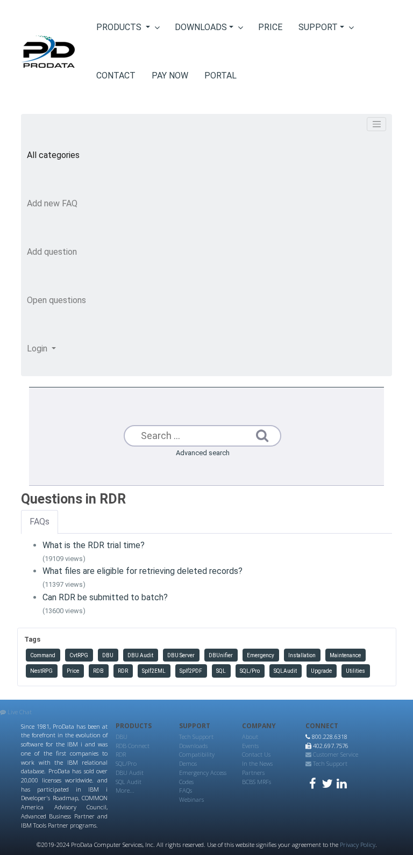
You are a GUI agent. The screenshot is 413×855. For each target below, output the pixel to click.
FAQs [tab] (39, 521)
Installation (302, 655)
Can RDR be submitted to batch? (105, 597)
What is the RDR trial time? (93, 545)
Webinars (191, 799)
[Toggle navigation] (376, 124)
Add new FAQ (52, 203)
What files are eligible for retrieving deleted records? (142, 571)
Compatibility (197, 754)
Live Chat (19, 712)
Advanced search (203, 453)
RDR (123, 671)
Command (42, 655)
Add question (52, 252)
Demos (188, 763)
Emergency (260, 655)
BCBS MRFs (256, 782)
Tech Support (196, 736)
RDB (98, 671)
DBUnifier (221, 655)
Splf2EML (154, 671)
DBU (107, 655)
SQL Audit (128, 782)
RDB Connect (132, 746)
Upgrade (321, 671)
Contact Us (256, 754)
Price (73, 671)
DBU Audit (140, 655)
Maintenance (345, 655)
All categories (53, 155)
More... (125, 790)
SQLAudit (285, 671)
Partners (253, 772)
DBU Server (181, 655)
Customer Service (334, 754)
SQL (221, 671)
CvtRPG (78, 655)
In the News (257, 763)
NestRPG (41, 671)
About (250, 736)
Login (38, 348)
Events (250, 746)
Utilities (355, 671)
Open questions (56, 300)
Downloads (193, 746)
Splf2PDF (191, 671)
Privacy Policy (357, 844)
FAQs (185, 790)
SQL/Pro (250, 671)
